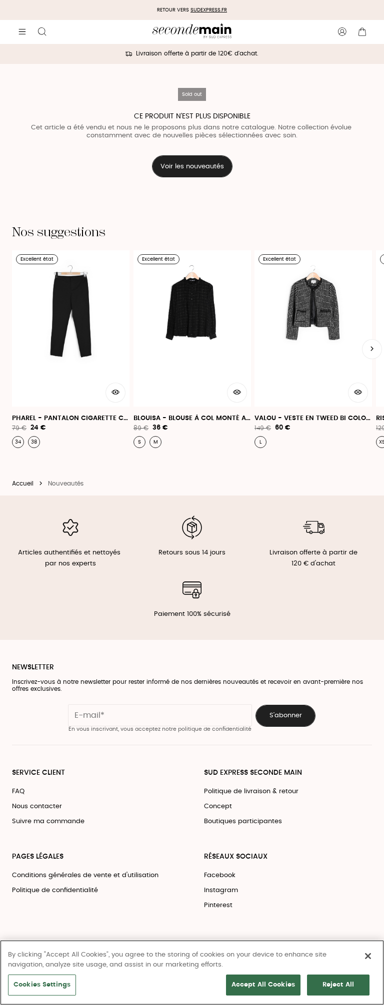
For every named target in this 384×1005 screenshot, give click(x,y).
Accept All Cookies (263, 985)
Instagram (221, 890)
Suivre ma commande (48, 821)
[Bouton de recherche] (42, 32)
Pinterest (218, 905)
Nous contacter (37, 806)
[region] (192, 972)
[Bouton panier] (362, 32)
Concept (218, 806)
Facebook (220, 875)
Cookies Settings (42, 985)
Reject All (338, 985)
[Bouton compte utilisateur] (342, 32)
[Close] (368, 956)
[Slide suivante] (372, 349)
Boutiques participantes (243, 821)
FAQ (18, 791)
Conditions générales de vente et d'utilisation (85, 875)
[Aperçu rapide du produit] (116, 393)
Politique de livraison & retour (251, 791)
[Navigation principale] (22, 32)
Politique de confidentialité (55, 890)
